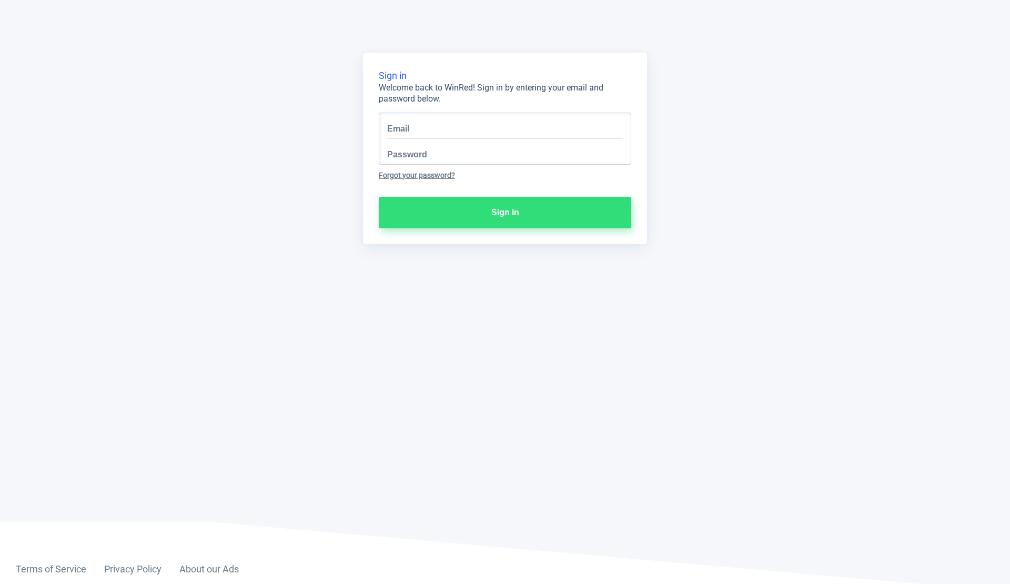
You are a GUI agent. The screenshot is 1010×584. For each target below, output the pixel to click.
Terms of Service (51, 569)
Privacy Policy (132, 569)
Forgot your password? (417, 175)
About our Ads (209, 569)
